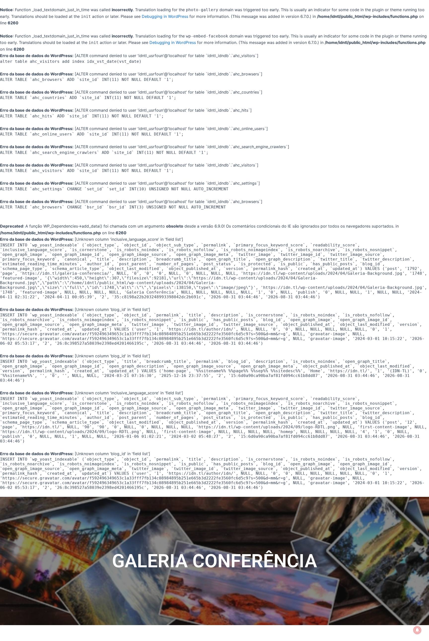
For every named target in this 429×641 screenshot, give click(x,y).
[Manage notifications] (417, 630)
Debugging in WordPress (165, 16)
